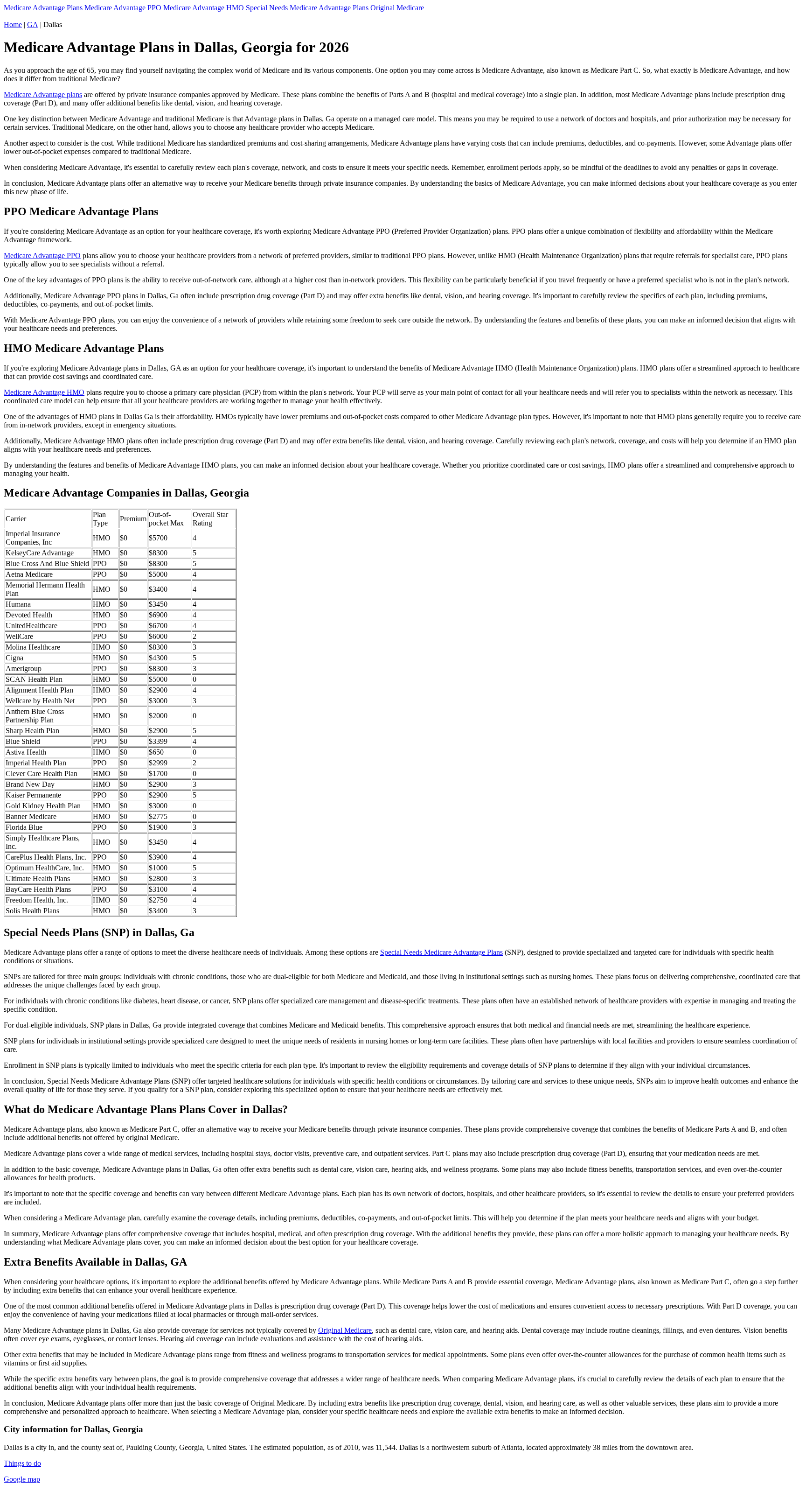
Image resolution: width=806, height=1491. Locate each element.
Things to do (22, 1463)
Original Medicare (397, 8)
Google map (22, 1479)
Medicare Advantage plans (43, 94)
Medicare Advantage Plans (43, 8)
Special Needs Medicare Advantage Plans (307, 8)
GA (32, 24)
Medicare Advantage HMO (203, 8)
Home (13, 24)
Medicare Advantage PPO (122, 8)
